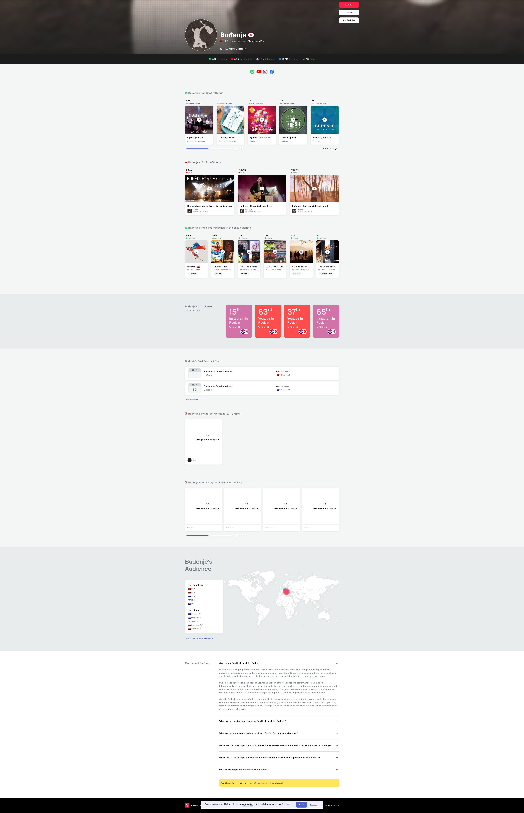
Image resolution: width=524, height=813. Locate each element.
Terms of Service (332, 805)
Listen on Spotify (328, 149)
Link (196, 252)
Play (199, 119)
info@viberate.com (259, 783)
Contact (349, 12)
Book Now (349, 5)
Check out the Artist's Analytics (199, 638)
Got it (301, 805)
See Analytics (349, 20)
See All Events (192, 400)
